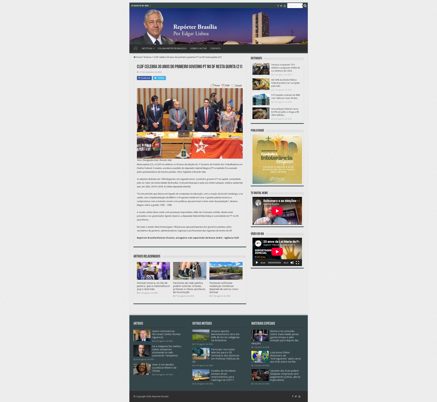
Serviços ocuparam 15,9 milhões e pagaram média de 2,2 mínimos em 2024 (285, 67)
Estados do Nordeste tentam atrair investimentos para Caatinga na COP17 (223, 375)
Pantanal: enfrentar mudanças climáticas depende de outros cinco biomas (223, 287)
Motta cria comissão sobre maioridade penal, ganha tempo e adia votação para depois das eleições (275, 337)
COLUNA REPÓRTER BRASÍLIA (172, 48)
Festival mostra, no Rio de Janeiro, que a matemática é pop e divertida (153, 286)
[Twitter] (281, 6)
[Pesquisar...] (305, 5)
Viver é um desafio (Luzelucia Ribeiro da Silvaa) (164, 367)
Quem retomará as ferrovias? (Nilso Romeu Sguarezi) (166, 334)
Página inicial (135, 48)
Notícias (148, 57)
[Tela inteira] (297, 262)
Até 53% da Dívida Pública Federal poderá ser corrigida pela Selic (285, 83)
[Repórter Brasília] (218, 26)
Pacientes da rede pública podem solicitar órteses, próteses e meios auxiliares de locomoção (189, 287)
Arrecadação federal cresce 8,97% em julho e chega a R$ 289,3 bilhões (285, 112)
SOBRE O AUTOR (198, 48)
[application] (277, 252)
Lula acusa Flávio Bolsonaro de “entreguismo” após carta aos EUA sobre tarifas (285, 357)
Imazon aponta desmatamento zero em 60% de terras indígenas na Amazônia (225, 336)
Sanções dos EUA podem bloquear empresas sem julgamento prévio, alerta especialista (285, 375)
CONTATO (215, 48)
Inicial (139, 57)
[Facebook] (278, 6)
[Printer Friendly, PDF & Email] (226, 85)
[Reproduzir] (257, 262)
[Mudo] (292, 262)
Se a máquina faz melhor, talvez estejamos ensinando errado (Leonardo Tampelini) (167, 351)
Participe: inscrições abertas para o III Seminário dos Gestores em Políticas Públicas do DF (215, 355)
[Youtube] (284, 6)
